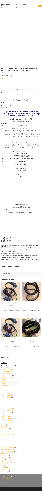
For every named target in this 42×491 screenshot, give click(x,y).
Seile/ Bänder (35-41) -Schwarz (8, 445)
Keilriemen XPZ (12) (6, 420)
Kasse (18, 1)
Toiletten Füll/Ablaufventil (7, 369)
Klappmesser (5, 426)
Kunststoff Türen (5, 469)
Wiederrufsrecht (6, 484)
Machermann (4, 271)
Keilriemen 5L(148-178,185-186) (9, 402)
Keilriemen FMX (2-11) (7, 414)
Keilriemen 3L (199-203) (7, 399)
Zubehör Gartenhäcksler (7, 389)
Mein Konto (31, 1)
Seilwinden (3, 453)
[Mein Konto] (36, 6)
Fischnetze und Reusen (6, 371)
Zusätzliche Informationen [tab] (25, 89)
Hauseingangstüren (6, 467)
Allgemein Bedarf (5, 367)
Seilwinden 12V (5, 455)
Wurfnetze (4, 385)
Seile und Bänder (4, 431)
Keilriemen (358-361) (5, 422)
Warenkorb (24, 1)
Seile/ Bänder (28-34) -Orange (8, 443)
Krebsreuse (4, 379)
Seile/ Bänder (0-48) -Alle (7, 434)
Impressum (5, 480)
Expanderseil (5, 432)
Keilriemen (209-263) (6, 397)
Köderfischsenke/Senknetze (8, 377)
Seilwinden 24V (5, 457)
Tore (2, 459)
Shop (13, 1)
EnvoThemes (23, 489)
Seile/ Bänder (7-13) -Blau (7, 449)
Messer (3, 424)
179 (2, 275)
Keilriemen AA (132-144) (7, 406)
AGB (4, 482)
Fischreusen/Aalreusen (7, 375)
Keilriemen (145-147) (6, 393)
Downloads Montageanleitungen (20, 4)
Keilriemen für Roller (6, 416)
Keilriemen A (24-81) (6, 404)
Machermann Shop (5, 5)
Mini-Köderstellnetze (6, 381)
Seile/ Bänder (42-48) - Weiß (8, 447)
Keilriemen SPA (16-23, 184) (8, 418)
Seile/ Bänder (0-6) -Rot (7, 436)
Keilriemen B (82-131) (6, 410)
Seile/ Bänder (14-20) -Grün (8, 439)
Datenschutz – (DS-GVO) (18, 10)
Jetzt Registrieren (16, 7)
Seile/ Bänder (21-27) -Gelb (8, 441)
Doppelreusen (5, 373)
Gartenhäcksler (4, 387)
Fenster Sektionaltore (6, 461)
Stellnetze (4, 383)
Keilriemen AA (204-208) (7, 408)
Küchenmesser (5, 428)
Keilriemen (3, 391)
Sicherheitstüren (5, 471)
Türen (2, 465)
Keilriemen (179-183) (6, 395)
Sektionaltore (5, 463)
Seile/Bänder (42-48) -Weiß (8, 451)
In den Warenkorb (10, 80)
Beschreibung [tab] (15, 89)
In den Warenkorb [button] (11, 312)
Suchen (4, 362)
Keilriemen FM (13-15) (7, 412)
